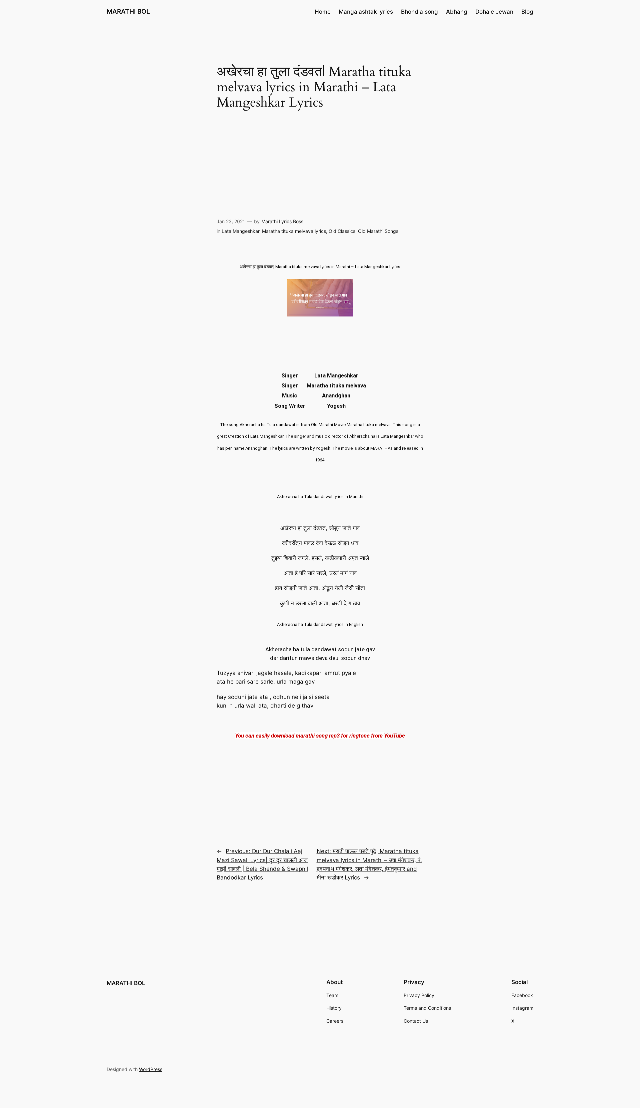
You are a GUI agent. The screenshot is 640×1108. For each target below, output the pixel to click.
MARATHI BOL (128, 11)
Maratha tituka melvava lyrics (294, 231)
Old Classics (342, 231)
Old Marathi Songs (378, 231)
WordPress (150, 1069)
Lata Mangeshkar (240, 231)
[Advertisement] (320, 165)
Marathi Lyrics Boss (282, 221)
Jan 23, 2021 (231, 221)
